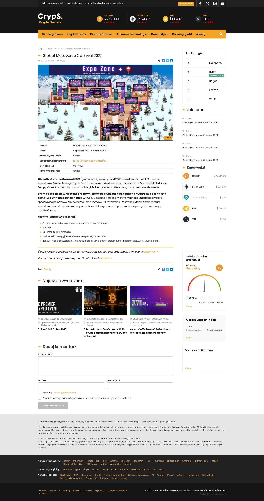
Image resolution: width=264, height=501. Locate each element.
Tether (89, 460)
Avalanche (115, 463)
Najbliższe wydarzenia (63, 280)
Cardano (159, 460)
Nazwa (42, 380)
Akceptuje (59, 392)
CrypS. (41, 48)
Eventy (168, 137)
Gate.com (136, 469)
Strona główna (52, 34)
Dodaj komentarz (53, 405)
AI (153, 474)
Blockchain (65, 474)
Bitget (213, 81)
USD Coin (125, 460)
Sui (81, 463)
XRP (204, 15)
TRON (149, 460)
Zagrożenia (91, 477)
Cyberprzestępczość (138, 474)
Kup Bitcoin (186, 3)
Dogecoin (138, 460)
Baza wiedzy (64, 490)
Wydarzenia (53, 48)
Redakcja (77, 490)
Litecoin (128, 463)
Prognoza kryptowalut (71, 477)
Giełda (97, 474)
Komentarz (45, 354)
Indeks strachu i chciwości (197, 258)
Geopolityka (159, 34)
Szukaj (221, 34)
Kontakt (88, 490)
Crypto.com (150, 469)
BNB (172, 15)
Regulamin (100, 490)
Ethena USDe (69, 463)
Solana (114, 460)
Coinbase (215, 63)
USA (76, 474)
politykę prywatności (65, 392)
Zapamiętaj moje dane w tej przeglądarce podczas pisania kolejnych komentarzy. (87, 398)
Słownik (52, 490)
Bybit (212, 72)
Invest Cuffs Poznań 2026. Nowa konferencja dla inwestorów (150, 331)
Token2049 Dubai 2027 (52, 329)
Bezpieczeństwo (119, 477)
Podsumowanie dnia (114, 474)
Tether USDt (199, 197)
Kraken (213, 90)
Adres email (114, 380)
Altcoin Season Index (201, 320)
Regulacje (86, 474)
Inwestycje (194, 474)
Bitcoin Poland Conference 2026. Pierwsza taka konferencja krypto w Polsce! (105, 333)
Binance (124, 469)
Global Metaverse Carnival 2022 (78, 48)
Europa (104, 477)
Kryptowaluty (76, 34)
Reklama (42, 490)
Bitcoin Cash (201, 460)
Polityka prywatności (117, 490)
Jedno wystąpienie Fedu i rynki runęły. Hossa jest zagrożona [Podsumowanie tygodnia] (82, 3)
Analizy (160, 474)
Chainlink (187, 460)
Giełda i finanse (101, 34)
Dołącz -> (106, 258)
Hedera (103, 463)
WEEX (212, 99)
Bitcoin (108, 15)
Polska (170, 474)
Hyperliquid (173, 460)
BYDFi (114, 469)
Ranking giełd (182, 34)
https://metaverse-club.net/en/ (90, 160)
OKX (161, 469)
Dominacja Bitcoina (199, 350)
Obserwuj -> (150, 251)
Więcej (200, 34)
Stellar (214, 460)
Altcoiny (181, 474)
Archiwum (42, 493)
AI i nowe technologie (131, 34)
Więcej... (188, 368)
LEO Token (91, 463)
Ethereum (142, 15)
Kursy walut (196, 167)
